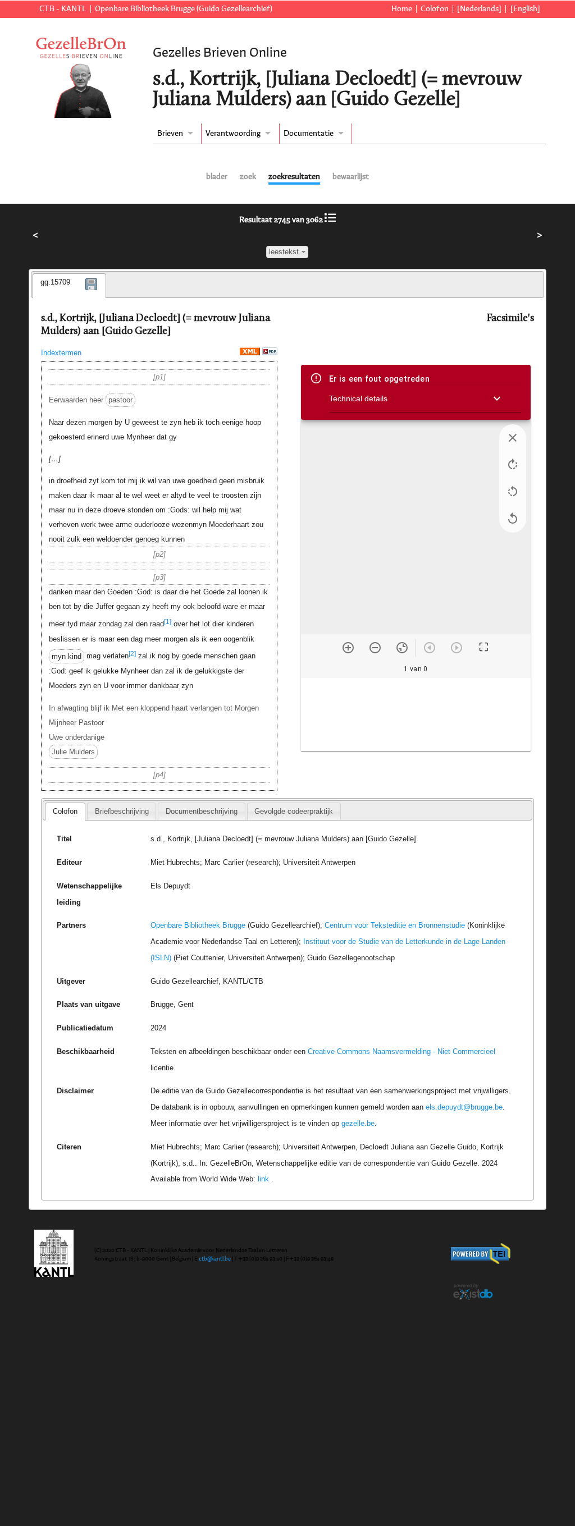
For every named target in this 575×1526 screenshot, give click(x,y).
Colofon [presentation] (65, 811)
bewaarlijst (350, 177)
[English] (525, 9)
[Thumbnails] (416, 714)
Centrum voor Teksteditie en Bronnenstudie (395, 925)
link (263, 1179)
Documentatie (309, 134)
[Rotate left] (512, 491)
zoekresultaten (294, 177)
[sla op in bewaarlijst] (91, 292)
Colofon (435, 9)
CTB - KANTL (62, 9)
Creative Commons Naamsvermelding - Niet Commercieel (401, 1051)
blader (216, 177)
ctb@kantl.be (215, 1259)
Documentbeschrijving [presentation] (202, 811)
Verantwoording (233, 134)
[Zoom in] (348, 647)
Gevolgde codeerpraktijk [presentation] (293, 811)
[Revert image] (512, 518)
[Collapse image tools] (512, 437)
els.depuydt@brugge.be (464, 1107)
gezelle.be (358, 1123)
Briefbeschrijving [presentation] (122, 811)
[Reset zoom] (402, 647)
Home (401, 9)
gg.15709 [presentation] (55, 282)
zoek (248, 177)
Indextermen (61, 353)
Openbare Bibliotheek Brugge (197, 925)
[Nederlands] (479, 9)
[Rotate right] (512, 464)
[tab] (69, 285)
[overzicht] (330, 220)
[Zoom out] (375, 647)
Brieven (170, 134)
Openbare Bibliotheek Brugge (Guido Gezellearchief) (183, 9)
